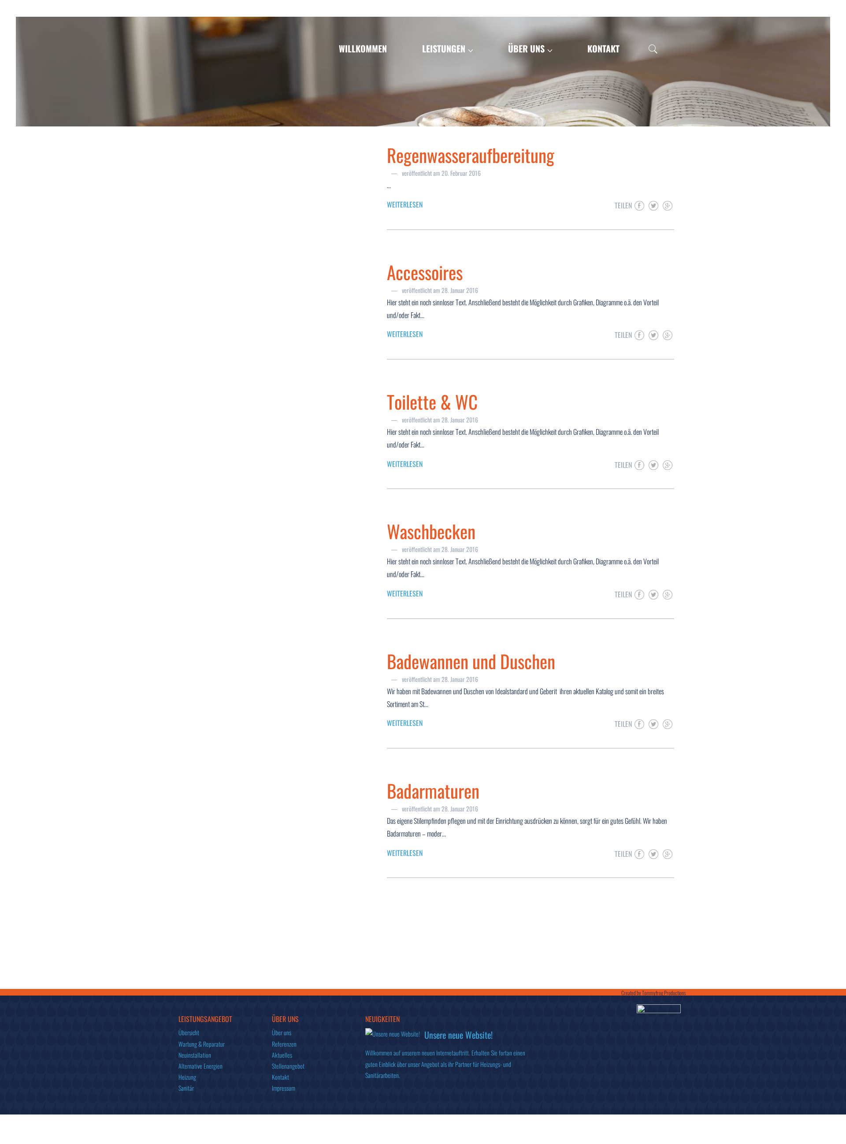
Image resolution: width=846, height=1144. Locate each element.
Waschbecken (431, 531)
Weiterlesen (405, 204)
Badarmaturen (433, 790)
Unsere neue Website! (458, 1034)
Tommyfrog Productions (664, 992)
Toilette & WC (432, 401)
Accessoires (425, 272)
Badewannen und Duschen (471, 661)
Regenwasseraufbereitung (470, 154)
